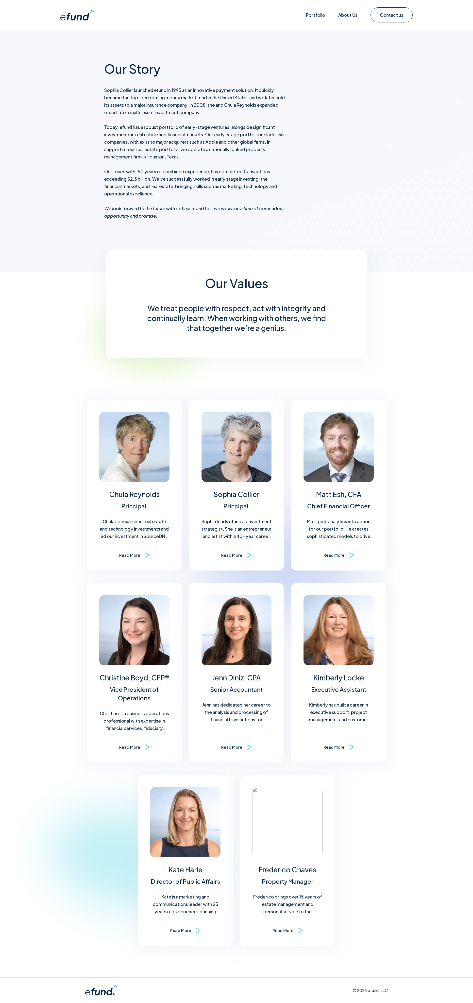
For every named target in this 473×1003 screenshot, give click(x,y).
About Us (347, 15)
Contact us (391, 15)
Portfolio (315, 15)
